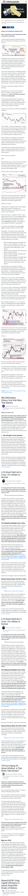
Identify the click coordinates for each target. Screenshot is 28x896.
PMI (4, 76)
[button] (4, 27)
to (17, 221)
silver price (17, 302)
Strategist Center (9, 774)
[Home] (10, 1)
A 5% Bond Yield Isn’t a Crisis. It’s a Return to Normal (14, 483)
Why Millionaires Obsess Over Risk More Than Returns (14, 408)
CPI (14, 216)
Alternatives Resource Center (10, 20)
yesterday (6, 295)
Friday (14, 295)
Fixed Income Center (10, 481)
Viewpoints (8, 406)
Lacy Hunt (16, 835)
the (15, 281)
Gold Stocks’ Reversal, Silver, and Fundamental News (12, 22)
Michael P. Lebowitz (17, 774)
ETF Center (8, 890)
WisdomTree (13, 890)
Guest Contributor (14, 406)
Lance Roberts (18, 481)
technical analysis (11, 277)
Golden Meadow (20, 20)
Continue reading (5, 467)
